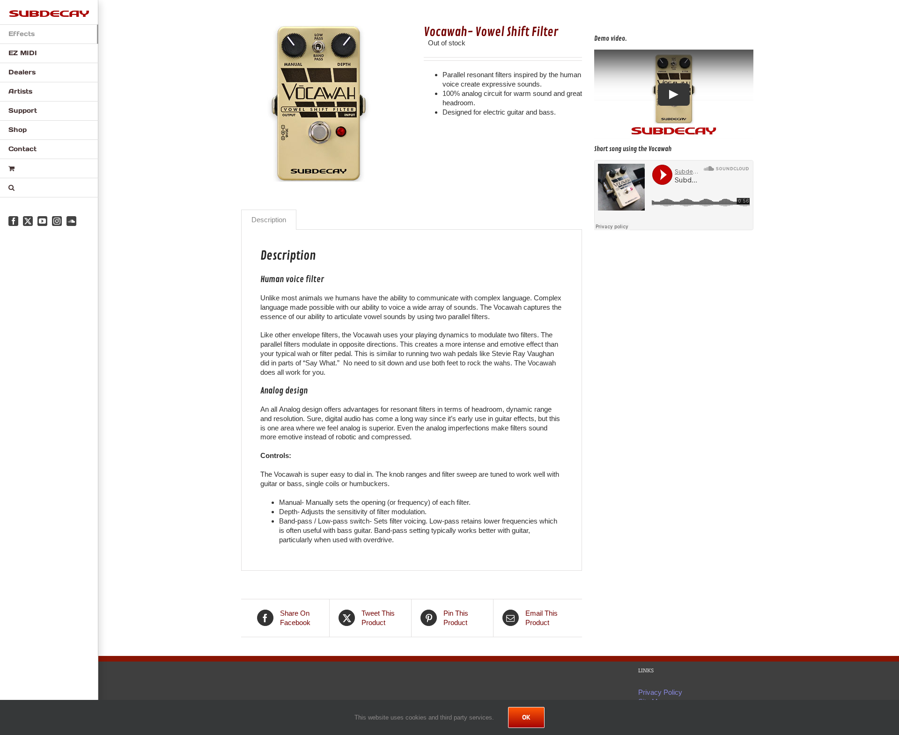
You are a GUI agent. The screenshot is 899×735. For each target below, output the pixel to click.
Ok (526, 717)
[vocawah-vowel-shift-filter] (325, 104)
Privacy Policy (660, 692)
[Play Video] (674, 94)
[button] (49, 187)
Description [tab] (268, 220)
